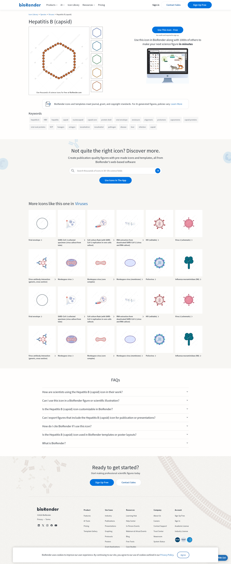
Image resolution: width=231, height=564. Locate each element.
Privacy (40, 519)
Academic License (182, 526)
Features (87, 516)
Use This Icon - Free (168, 29)
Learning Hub (131, 516)
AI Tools (87, 521)
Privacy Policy (166, 554)
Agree (183, 555)
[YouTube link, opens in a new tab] (55, 525)
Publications (110, 521)
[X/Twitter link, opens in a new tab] (43, 525)
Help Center (131, 521)
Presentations (110, 526)
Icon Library (73, 4)
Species (43, 14)
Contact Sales (173, 4)
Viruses (51, 14)
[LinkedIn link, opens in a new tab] (38, 525)
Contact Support (160, 526)
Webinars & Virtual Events (136, 531)
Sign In (177, 521)
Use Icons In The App (115, 180)
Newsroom (158, 536)
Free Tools (130, 541)
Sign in (155, 4)
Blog (128, 536)
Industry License (181, 531)
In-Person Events (133, 526)
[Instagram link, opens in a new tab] (47, 525)
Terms (47, 519)
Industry (108, 516)
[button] (51, 5)
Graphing (108, 531)
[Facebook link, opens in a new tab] (51, 525)
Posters (108, 541)
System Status (159, 541)
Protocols (109, 536)
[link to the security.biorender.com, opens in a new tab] (177, 539)
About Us (157, 516)
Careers (157, 521)
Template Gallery (90, 531)
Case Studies (131, 547)
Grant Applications (112, 547)
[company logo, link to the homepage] (30, 5)
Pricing (101, 4)
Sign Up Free (199, 4)
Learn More (176, 103)
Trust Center (158, 531)
